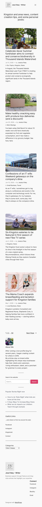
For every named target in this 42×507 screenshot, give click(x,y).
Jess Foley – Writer (19, 5)
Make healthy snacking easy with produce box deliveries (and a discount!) (20, 116)
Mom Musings (11, 125)
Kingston (17, 65)
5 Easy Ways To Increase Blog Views (20, 402)
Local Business (11, 306)
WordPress (18, 502)
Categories (9, 445)
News (23, 65)
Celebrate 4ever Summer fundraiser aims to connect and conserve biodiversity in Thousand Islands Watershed (20, 55)
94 (12, 333)
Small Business (11, 185)
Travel (19, 185)
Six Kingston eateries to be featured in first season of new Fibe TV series (19, 235)
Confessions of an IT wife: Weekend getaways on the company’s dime (19, 176)
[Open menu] (35, 5)
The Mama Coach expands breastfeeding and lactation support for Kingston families (20, 297)
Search (34, 381)
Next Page (31, 333)
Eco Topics (10, 65)
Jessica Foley (22, 62)
